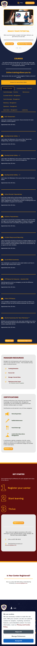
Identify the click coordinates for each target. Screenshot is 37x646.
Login (14, 608)
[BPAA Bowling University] (4, 4)
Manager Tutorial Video (14, 377)
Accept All (18, 641)
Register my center (18, 522)
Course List (11, 373)
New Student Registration (24, 43)
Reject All (18, 632)
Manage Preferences (18, 636)
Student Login (9, 43)
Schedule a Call (30, 3)
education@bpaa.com (10, 545)
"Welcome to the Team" (14, 381)
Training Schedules (13, 368)
